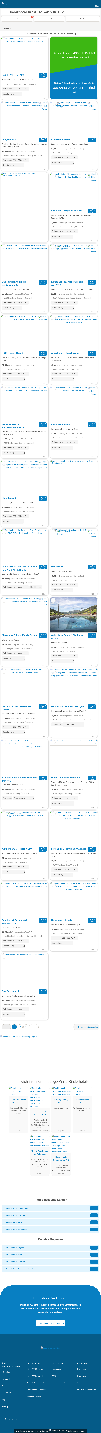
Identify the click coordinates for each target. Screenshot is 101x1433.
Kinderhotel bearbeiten (36, 1383)
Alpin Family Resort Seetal (65, 353)
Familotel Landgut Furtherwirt (67, 210)
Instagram (81, 1376)
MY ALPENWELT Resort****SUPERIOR (13, 426)
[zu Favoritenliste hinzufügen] (4, 39)
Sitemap (5, 1406)
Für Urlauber (7, 1379)
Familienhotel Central (13, 74)
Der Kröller (57, 566)
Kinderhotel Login (11, 1419)
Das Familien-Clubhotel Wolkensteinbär (14, 284)
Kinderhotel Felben (61, 139)
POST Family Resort (12, 353)
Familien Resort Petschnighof (19, 1101)
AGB (54, 1376)
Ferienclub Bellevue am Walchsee (68, 848)
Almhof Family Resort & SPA (17, 848)
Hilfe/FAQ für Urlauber (36, 1376)
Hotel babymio (9, 498)
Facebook (81, 1369)
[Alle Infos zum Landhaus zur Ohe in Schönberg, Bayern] (50, 1053)
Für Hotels (6, 1372)
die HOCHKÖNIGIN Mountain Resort (17, 708)
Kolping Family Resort (61, 1101)
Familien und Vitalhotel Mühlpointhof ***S (19, 779)
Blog (3, 1399)
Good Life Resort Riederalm (65, 777)
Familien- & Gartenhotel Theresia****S (14, 922)
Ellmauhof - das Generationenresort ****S (68, 284)
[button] (6, 1026)
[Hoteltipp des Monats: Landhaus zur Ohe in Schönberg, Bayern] (24, 175)
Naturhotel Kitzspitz (61, 920)
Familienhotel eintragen (36, 1390)
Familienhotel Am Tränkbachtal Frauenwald (40, 1114)
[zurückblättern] (7, 54)
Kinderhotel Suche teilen (87, 1027)
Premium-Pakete (34, 1396)
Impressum (56, 1369)
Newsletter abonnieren (86, 1390)
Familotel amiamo (60, 424)
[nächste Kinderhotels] (34, 1026)
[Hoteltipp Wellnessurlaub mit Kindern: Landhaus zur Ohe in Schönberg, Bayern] (73, 463)
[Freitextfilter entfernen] (89, 4)
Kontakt (7, 1393)
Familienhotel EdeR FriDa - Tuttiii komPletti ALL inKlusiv (19, 568)
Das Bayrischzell (10, 991)
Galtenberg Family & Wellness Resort (67, 637)
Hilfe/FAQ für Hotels (35, 1369)
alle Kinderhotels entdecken (52, 1323)
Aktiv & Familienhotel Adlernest (40, 1152)
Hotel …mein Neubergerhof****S (61, 1158)
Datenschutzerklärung (61, 1383)
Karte (50, 19)
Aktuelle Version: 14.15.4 (75, 1431)
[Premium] (95, 1084)
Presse (4, 1386)
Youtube (80, 1383)
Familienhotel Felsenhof (82, 1101)
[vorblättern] (41, 54)
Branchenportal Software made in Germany (31, 1431)
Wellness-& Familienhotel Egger (68, 706)
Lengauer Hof (9, 139)
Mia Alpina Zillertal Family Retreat (19, 635)
